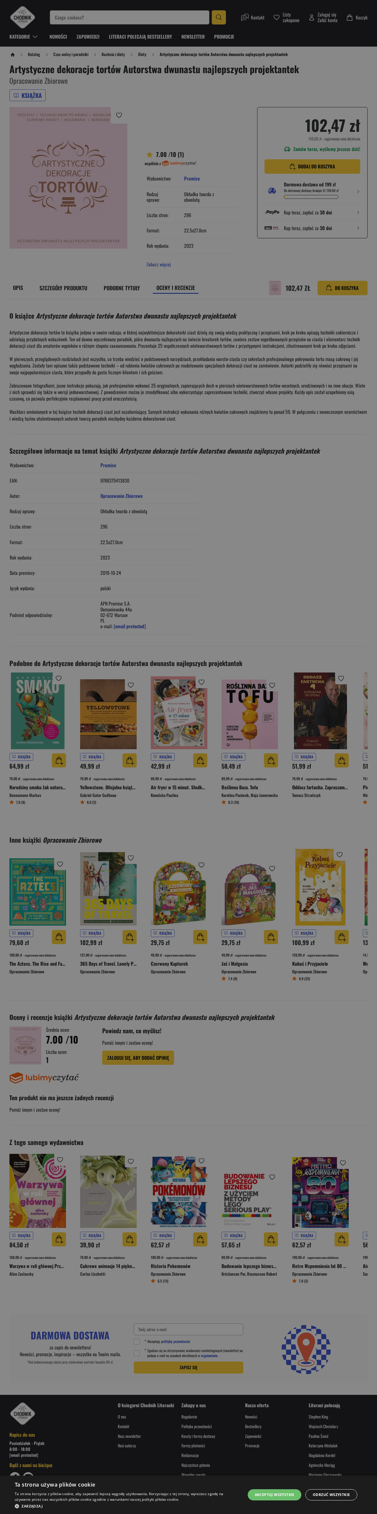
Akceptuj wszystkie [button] (275, 1494)
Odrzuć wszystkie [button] (331, 1494)
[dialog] (188, 1495)
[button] (127, 1506)
